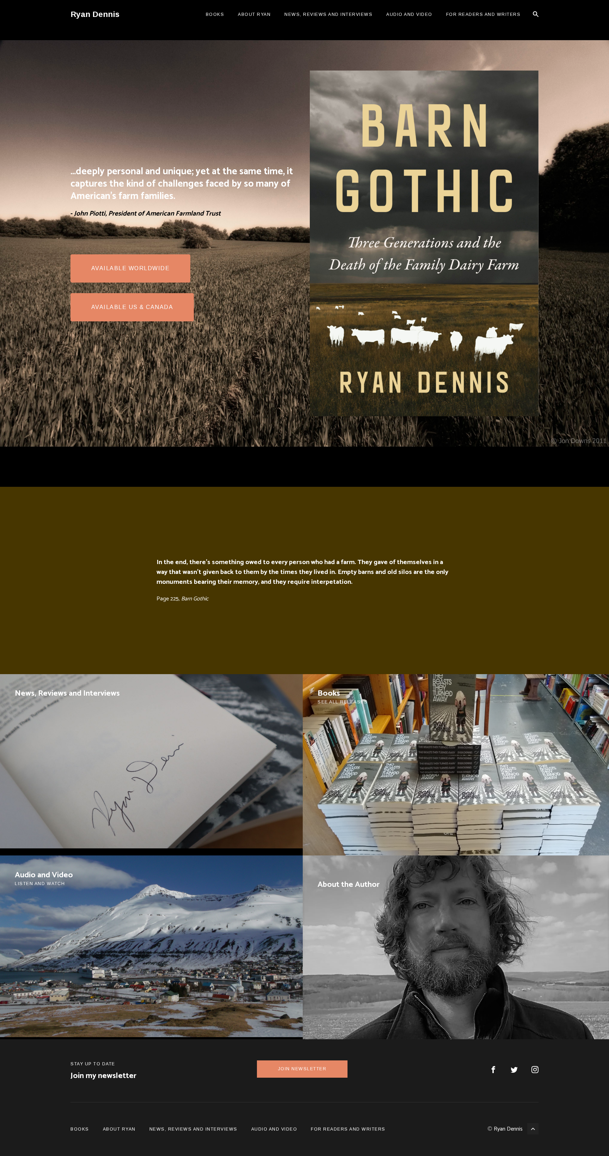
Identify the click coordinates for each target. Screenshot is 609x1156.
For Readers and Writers (483, 14)
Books (215, 14)
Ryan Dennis (508, 1129)
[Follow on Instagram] (535, 1071)
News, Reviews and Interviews (328, 14)
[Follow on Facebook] (493, 1071)
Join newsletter (302, 1068)
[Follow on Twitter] (514, 1071)
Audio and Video (409, 14)
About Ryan (254, 14)
